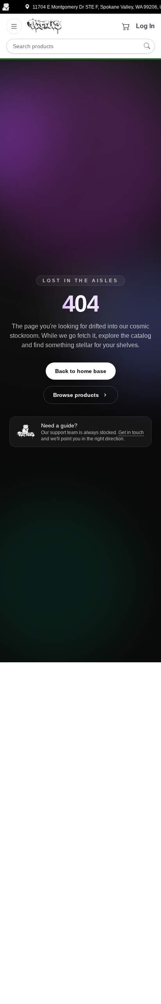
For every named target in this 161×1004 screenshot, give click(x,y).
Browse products (76, 395)
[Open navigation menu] (14, 26)
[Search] (147, 46)
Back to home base (80, 371)
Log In (145, 26)
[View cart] (126, 26)
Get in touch (131, 432)
